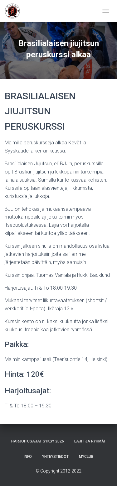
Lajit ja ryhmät (90, 441)
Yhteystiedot (55, 456)
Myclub (86, 456)
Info (28, 456)
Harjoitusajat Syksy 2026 (37, 441)
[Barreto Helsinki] (15, 11)
